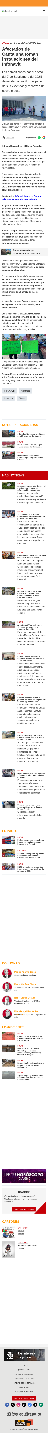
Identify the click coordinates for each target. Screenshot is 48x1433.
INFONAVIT (9, 391)
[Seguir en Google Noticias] (44, 137)
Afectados (25, 391)
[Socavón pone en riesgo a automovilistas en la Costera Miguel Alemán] (8, 812)
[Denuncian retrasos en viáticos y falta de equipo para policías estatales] (8, 783)
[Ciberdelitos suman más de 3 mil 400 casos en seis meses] (8, 567)
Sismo (22, 398)
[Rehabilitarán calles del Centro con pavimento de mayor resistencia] (8, 1063)
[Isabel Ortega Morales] (7, 1000)
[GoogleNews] (30, 1405)
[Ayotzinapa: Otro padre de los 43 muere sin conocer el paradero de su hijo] (8, 635)
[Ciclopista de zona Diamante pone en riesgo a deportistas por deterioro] (8, 1036)
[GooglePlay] (41, 1405)
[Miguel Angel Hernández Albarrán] (7, 1014)
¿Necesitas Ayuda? (24, 1398)
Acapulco (8, 398)
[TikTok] (24, 1405)
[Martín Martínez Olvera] (7, 987)
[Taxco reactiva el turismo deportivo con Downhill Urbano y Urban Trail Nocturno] (8, 529)
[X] (13, 1405)
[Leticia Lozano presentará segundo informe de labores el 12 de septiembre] (8, 671)
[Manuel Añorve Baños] (7, 973)
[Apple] (35, 1405)
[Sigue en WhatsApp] (39, 137)
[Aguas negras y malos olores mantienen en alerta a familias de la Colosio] (8, 1076)
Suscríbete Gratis (24, 1209)
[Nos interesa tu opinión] (24, 1355)
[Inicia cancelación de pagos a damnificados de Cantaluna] (8, 444)
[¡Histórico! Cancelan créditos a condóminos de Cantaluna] (8, 433)
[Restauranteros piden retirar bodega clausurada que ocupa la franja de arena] (8, 748)
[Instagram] (18, 1405)
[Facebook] (7, 1405)
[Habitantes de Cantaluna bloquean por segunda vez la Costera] (8, 456)
